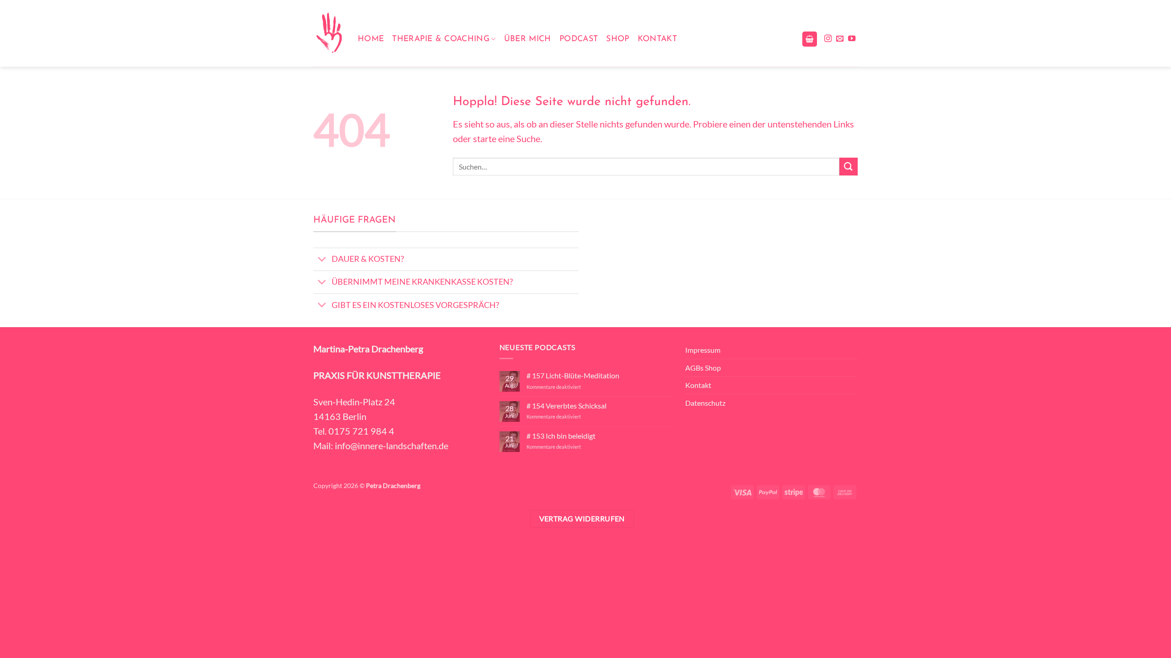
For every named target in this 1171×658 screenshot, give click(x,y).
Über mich (527, 39)
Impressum (702, 349)
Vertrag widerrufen (582, 519)
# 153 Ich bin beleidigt (561, 435)
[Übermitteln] (848, 166)
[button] (809, 39)
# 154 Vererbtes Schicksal (566, 405)
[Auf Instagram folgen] (828, 39)
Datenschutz (705, 402)
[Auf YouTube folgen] (851, 39)
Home (371, 39)
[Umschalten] (322, 260)
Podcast (578, 39)
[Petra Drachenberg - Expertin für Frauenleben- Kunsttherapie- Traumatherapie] (328, 33)
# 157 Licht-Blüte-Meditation (572, 375)
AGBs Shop (703, 367)
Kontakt (657, 39)
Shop (617, 39)
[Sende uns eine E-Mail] (839, 39)
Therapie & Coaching (440, 39)
